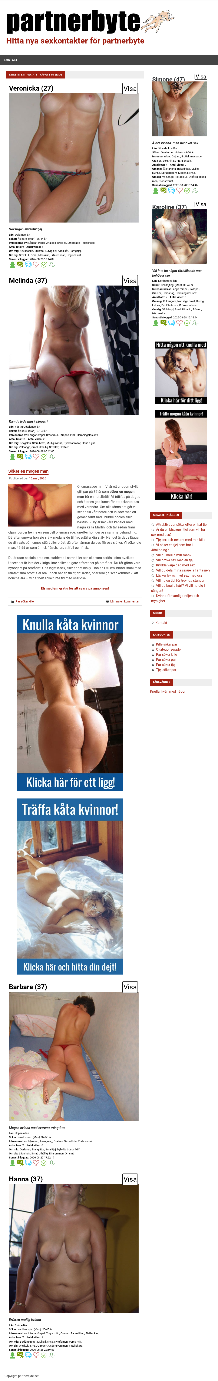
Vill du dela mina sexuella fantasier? (183, 570)
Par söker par (166, 660)
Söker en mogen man (28, 471)
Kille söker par (166, 644)
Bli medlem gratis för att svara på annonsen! (75, 588)
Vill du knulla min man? (173, 555)
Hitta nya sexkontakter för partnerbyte (75, 40)
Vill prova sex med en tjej (174, 560)
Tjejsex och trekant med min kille (180, 540)
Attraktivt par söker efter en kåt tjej (181, 524)
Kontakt (10, 60)
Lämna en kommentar (124, 601)
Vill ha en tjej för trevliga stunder (180, 580)
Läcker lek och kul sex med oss (179, 575)
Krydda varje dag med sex (175, 565)
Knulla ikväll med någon (168, 691)
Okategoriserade (168, 649)
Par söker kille (25, 601)
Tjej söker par (166, 670)
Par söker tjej (165, 665)
